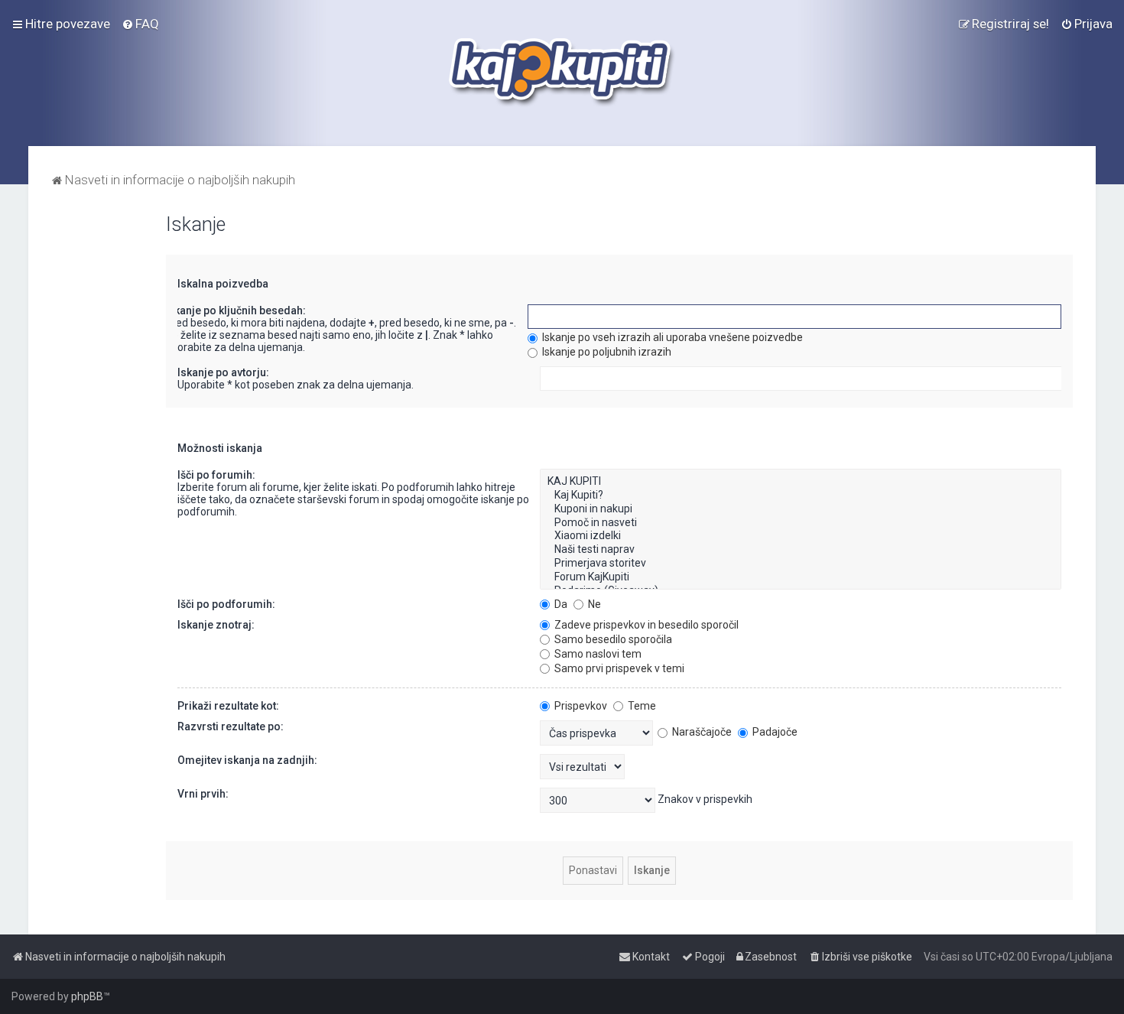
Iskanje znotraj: (216, 625)
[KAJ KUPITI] (800, 482)
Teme (640, 706)
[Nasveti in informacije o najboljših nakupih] (562, 73)
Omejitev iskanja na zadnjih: (247, 760)
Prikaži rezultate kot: (228, 706)
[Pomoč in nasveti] (800, 523)
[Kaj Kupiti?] (800, 495)
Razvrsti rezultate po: (230, 726)
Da (559, 604)
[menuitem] (140, 23)
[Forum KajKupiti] (800, 577)
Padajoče (774, 732)
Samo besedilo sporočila (612, 639)
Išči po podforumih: (226, 604)
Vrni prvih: (203, 794)
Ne (593, 604)
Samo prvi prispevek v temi (618, 668)
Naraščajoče (701, 732)
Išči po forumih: (216, 475)
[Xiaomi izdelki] (800, 536)
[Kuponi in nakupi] (800, 509)
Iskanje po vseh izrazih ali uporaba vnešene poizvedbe (671, 337)
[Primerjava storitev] (800, 563)
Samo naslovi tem (597, 654)
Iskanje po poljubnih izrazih (605, 352)
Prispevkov (579, 706)
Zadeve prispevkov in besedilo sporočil (645, 625)
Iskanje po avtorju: (223, 372)
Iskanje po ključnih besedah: (235, 310)
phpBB (87, 996)
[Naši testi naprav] (800, 550)
